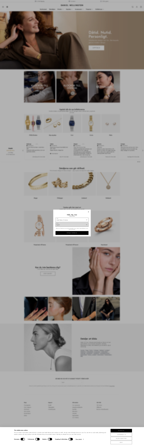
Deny (121, 442)
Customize (120, 434)
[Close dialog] (98, 206)
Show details (79, 439)
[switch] (37, 439)
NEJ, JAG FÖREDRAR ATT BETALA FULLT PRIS (83, 242)
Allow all (121, 430)
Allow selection (121, 438)
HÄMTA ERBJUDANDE (83, 237)
